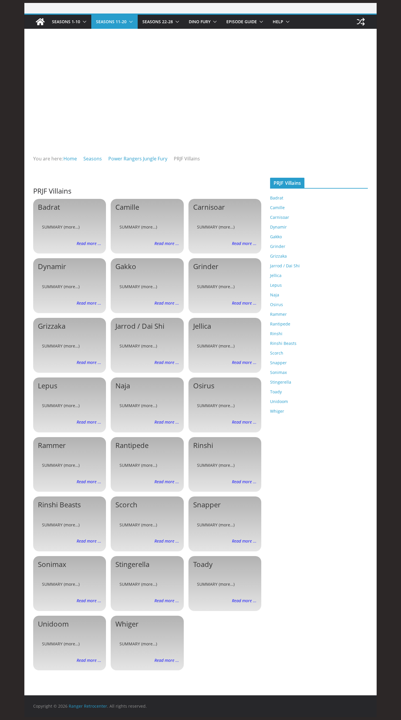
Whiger (127, 624)
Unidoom (53, 624)
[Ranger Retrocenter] (40, 22)
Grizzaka (51, 326)
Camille (127, 207)
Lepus (47, 385)
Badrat (49, 207)
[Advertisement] (200, 110)
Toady (203, 564)
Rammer (52, 445)
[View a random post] (361, 22)
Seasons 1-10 (66, 21)
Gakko (125, 266)
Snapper (207, 504)
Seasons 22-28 (157, 21)
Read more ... (89, 243)
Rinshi (203, 445)
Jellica (202, 326)
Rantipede (132, 445)
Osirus (203, 385)
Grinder (205, 266)
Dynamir (52, 266)
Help (278, 21)
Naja (122, 385)
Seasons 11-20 (111, 21)
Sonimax (52, 564)
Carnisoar (209, 207)
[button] (83, 22)
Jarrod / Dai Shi (139, 326)
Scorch (126, 504)
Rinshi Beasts (59, 504)
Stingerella (132, 564)
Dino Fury (199, 21)
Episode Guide (241, 21)
